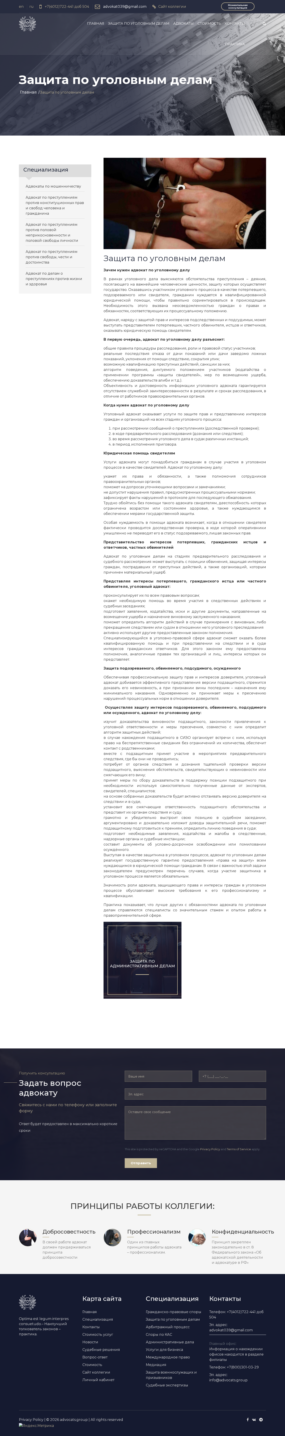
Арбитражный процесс (168, 1327)
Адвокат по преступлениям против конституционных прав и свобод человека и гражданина (55, 205)
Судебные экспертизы (167, 1385)
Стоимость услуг (97, 1334)
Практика (235, 44)
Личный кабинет (98, 1380)
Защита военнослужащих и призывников (171, 1375)
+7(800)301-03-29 (243, 1367)
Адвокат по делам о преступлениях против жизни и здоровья (54, 278)
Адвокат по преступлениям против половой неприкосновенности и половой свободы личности (52, 232)
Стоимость (209, 23)
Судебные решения (101, 1350)
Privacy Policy (210, 1149)
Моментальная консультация (238, 6)
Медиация (156, 1365)
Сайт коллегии (172, 6)
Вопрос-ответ (95, 1357)
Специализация (97, 1319)
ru (31, 6)
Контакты (235, 23)
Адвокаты (183, 23)
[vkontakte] (254, 1420)
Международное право (168, 1357)
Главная (95, 23)
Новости (90, 1342)
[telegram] (261, 1420)
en (21, 6)
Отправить (141, 1163)
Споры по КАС (159, 1334)
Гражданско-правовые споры (173, 1312)
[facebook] (248, 1420)
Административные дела (170, 1342)
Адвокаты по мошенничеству (53, 186)
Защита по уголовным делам (138, 23)
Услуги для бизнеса (164, 1350)
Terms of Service (239, 1149)
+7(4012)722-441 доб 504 (66, 6)
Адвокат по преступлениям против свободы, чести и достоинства (51, 257)
